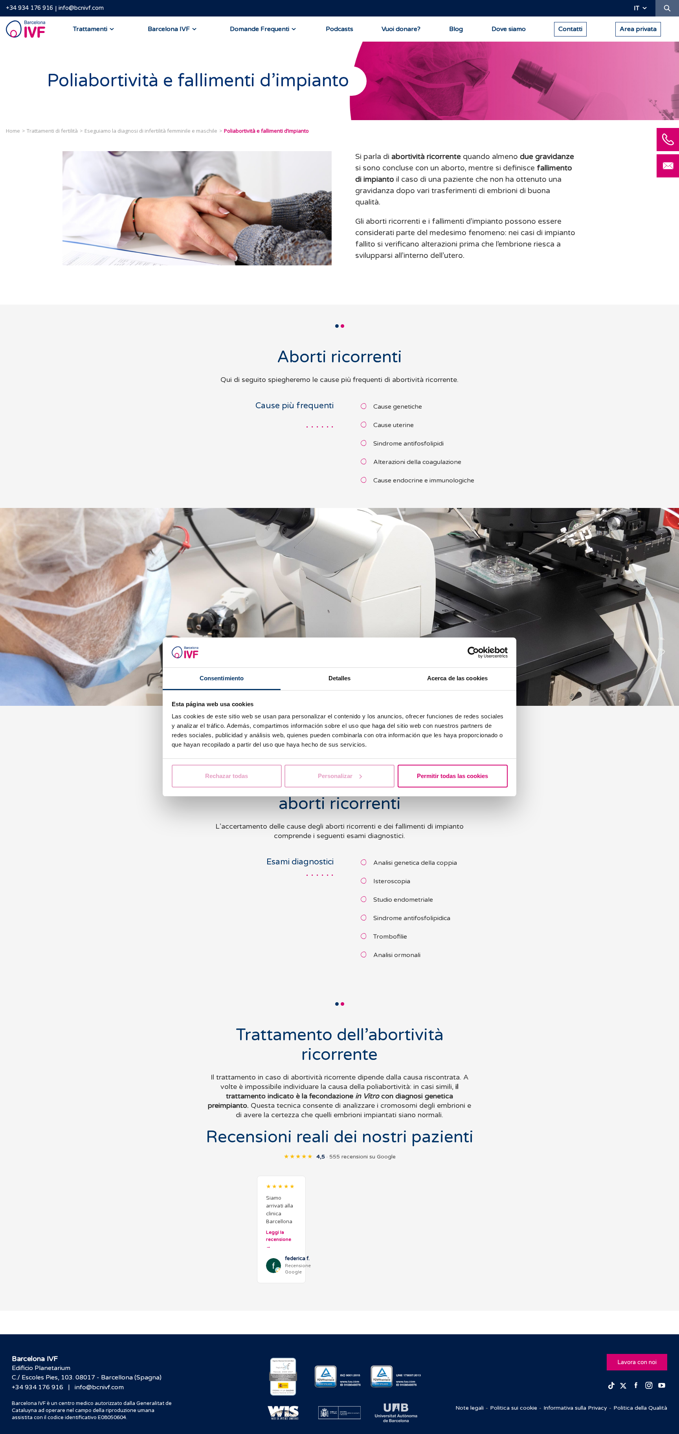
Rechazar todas (226, 776)
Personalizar (335, 776)
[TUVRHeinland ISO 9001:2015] (339, 1376)
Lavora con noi (637, 1362)
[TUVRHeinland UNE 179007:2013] (396, 1376)
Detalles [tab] (339, 678)
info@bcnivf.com (81, 7)
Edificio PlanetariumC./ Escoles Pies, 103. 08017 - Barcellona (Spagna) (86, 1372)
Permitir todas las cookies (452, 776)
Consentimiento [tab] (222, 678)
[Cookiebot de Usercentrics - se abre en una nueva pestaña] (473, 652)
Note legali (469, 1408)
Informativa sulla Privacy (575, 1408)
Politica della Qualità (640, 1408)
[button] (281, 1229)
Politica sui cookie (513, 1408)
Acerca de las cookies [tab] (457, 678)
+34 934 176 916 (29, 7)
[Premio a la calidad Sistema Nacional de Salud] (283, 1377)
